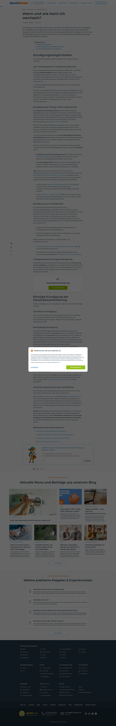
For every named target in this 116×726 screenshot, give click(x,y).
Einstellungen (34, 367)
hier (59, 362)
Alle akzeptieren (75, 367)
